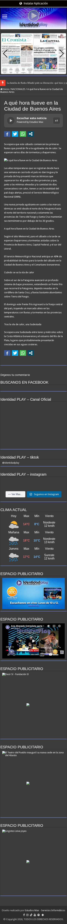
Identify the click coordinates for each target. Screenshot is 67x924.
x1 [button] (56, 120)
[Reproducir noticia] (11, 120)
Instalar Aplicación (35, 3)
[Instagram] (27, 915)
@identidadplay (10, 462)
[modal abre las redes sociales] (31, 134)
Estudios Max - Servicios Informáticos (45, 910)
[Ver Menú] (4, 17)
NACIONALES (18, 89)
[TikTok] (31, 915)
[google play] (42, 915)
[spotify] (38, 915)
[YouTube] (34, 915)
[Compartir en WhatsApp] (23, 134)
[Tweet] (15, 134)
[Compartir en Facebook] (7, 134)
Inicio (6, 89)
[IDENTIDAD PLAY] (33, 19)
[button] (61, 54)
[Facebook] (24, 915)
